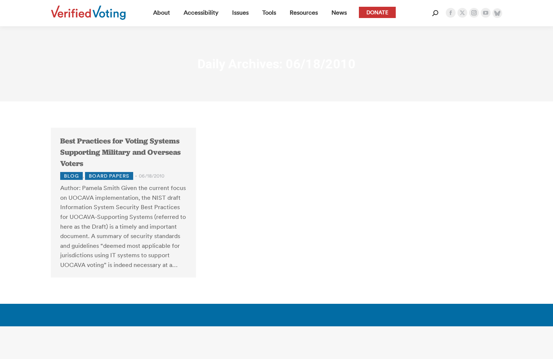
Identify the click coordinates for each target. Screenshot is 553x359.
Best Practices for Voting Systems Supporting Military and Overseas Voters (120, 152)
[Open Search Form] (435, 13)
